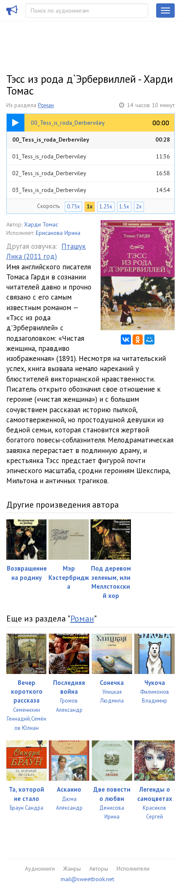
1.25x (105, 206)
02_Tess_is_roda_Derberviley (91, 173)
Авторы (98, 868)
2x (139, 206)
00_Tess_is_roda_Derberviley (91, 139)
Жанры (72, 868)
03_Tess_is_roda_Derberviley (91, 190)
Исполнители (133, 868)
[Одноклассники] (138, 339)
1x (90, 206)
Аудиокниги (40, 868)
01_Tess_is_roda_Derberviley (91, 156)
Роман (46, 105)
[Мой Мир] (149, 339)
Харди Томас (41, 224)
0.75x (73, 206)
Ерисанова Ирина (58, 233)
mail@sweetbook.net (87, 879)
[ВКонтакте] (126, 339)
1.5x (124, 206)
